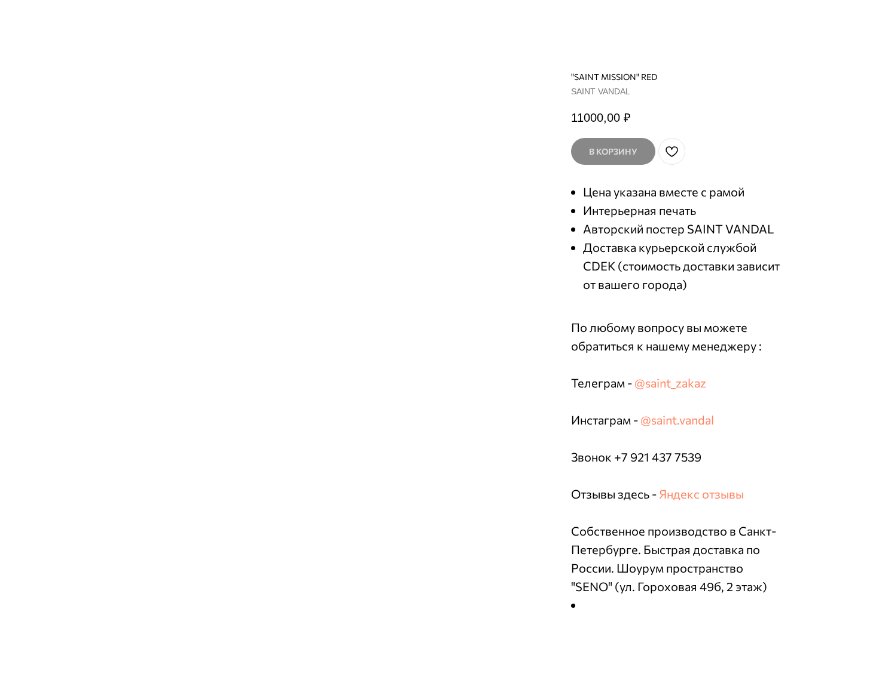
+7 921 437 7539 (657, 457)
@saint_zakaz (670, 383)
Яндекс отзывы (701, 494)
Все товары (45, 18)
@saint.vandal (677, 420)
